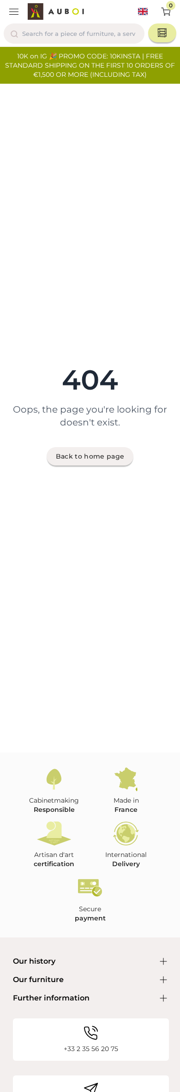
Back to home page (90, 456)
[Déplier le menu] (14, 11)
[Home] (56, 11)
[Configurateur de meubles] (162, 32)
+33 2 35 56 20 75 (91, 1049)
